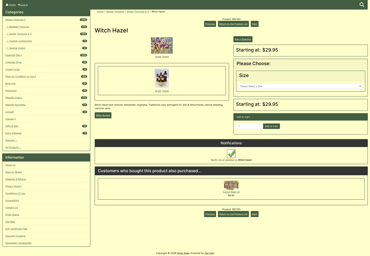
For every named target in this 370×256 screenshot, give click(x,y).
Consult (45, 111)
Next (254, 23)
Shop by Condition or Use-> (45, 76)
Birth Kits (45, 83)
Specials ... (11, 140)
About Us (10, 165)
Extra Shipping (45, 133)
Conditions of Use (15, 193)
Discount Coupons (15, 235)
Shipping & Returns (15, 179)
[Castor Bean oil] (231, 185)
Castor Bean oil (231, 191)
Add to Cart (271, 126)
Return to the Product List (233, 23)
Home (12, 4)
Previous (210, 23)
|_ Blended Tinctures (45, 26)
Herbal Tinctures (115, 11)
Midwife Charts (45, 97)
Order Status (12, 214)
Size (244, 75)
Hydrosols (45, 90)
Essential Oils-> (45, 55)
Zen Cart (209, 253)
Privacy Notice (13, 186)
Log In (24, 4)
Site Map (10, 221)
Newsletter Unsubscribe (18, 243)
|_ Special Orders (45, 48)
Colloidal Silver (45, 62)
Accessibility (12, 200)
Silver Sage (183, 253)
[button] (361, 4)
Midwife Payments (45, 104)
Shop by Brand (13, 172)
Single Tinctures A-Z (138, 11)
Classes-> (10, 119)
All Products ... (13, 147)
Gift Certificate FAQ (16, 228)
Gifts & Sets (45, 126)
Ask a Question (243, 39)
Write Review (103, 115)
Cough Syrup (45, 69)
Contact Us (11, 207)
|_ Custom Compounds (45, 41)
